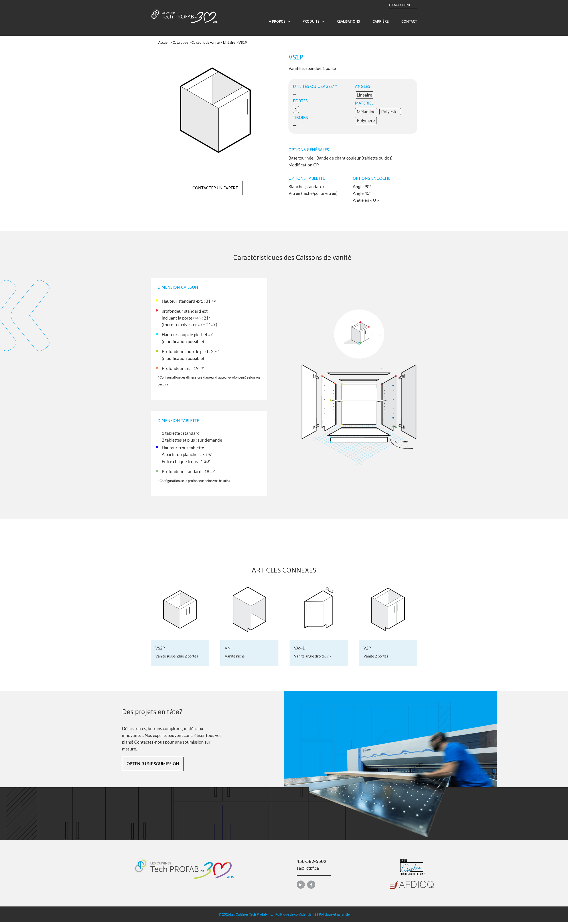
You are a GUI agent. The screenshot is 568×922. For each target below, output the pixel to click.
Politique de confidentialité (295, 914)
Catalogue (180, 42)
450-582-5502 (311, 861)
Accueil (163, 42)
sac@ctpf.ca (308, 868)
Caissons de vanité (205, 42)
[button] (287, 21)
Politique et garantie (334, 914)
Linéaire (229, 42)
